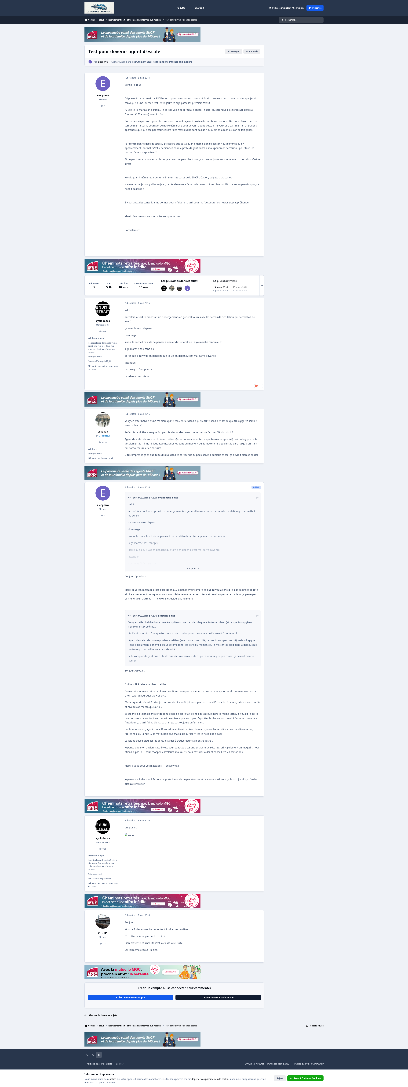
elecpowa (103, 95)
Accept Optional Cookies (307, 1078)
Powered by (308, 1063)
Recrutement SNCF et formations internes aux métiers (162, 61)
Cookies (120, 1063)
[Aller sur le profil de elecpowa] (90, 62)
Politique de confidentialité (99, 1063)
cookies (112, 1078)
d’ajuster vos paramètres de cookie (209, 1078)
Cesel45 (103, 933)
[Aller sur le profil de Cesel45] (179, 288)
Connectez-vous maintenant (218, 997)
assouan (103, 431)
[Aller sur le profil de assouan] (172, 288)
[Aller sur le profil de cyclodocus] (164, 288)
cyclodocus (103, 321)
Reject (280, 1078)
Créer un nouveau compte (130, 997)
